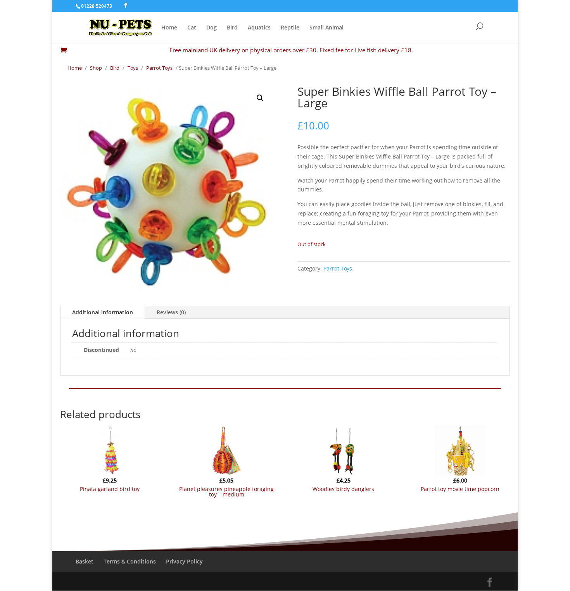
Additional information (102, 312)
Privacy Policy (184, 561)
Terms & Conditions (130, 561)
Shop (96, 67)
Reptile (290, 28)
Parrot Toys (159, 67)
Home (169, 28)
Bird (232, 28)
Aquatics (259, 28)
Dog (211, 28)
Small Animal (326, 28)
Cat (191, 28)
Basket (84, 561)
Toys (133, 67)
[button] (260, 98)
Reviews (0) (171, 312)
